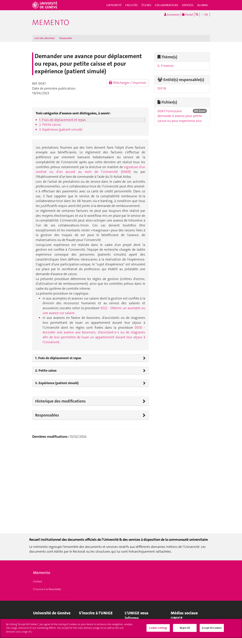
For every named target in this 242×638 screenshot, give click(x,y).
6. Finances (165, 65)
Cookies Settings (158, 627)
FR (202, 14)
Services (188, 5)
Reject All (185, 627)
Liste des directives (44, 38)
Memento (50, 22)
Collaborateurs (166, 5)
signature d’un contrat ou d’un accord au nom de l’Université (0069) (90, 169)
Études (146, 5)
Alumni (202, 5)
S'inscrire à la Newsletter (47, 589)
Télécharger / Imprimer (129, 82)
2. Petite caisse (50, 124)
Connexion (173, 14)
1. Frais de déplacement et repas (62, 120)
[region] (121, 628)
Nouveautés (65, 38)
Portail (189, 14)
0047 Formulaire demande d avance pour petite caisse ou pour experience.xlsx (179, 116)
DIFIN (161, 88)
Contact (37, 581)
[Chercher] (196, 14)
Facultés (131, 5)
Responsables (47, 415)
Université (114, 5)
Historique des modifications (60, 401)
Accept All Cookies (212, 627)
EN (206, 14)
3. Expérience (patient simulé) (60, 129)
